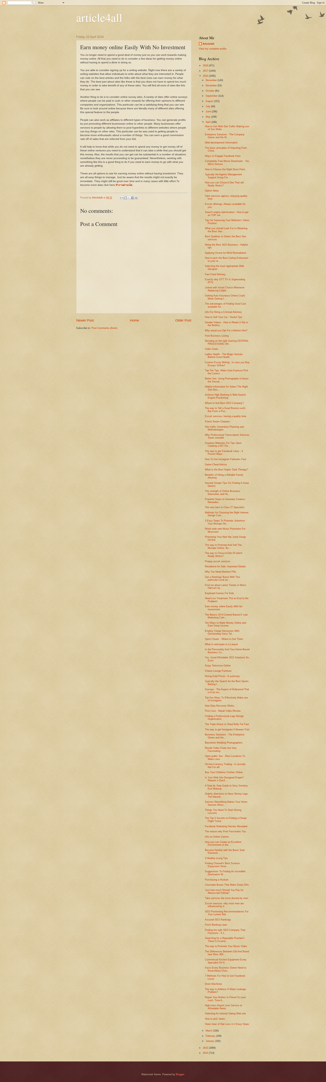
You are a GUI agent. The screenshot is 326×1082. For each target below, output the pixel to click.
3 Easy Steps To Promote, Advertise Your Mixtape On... (225, 522)
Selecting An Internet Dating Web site (225, 1013)
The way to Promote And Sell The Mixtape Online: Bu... (223, 546)
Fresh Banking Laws (216, 924)
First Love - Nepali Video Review (223, 710)
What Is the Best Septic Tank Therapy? (226, 469)
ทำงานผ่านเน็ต (124, 185)
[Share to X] (129, 198)
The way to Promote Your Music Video (226, 946)
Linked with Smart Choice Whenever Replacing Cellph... (224, 289)
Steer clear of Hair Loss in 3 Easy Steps (227, 1024)
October (210, 90)
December (212, 80)
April (208, 122)
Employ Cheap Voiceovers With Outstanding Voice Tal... (222, 632)
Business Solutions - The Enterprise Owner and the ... (224, 736)
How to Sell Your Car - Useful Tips (223, 317)
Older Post (183, 320)
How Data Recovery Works (219, 705)
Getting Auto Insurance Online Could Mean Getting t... (225, 297)
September (212, 95)
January (210, 1041)
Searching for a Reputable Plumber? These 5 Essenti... (224, 939)
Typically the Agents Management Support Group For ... (223, 176)
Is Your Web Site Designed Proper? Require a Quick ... (224, 779)
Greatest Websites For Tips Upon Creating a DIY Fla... (223, 444)
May (208, 116)
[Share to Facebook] (133, 198)
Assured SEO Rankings (218, 919)
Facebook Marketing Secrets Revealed (226, 826)
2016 (206, 75)
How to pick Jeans (215, 1018)
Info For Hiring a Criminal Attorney (223, 312)
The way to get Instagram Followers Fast (227, 729)
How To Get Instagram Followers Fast (225, 459)
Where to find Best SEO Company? (224, 403)
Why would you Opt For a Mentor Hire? (226, 330)
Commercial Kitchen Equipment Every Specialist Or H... (226, 961)
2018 (206, 65)
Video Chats (211, 349)
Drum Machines (213, 983)
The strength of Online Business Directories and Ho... (222, 492)
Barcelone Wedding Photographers (224, 742)
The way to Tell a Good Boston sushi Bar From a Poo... (225, 409)
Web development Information (221, 142)
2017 (206, 70)
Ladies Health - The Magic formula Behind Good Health (223, 355)
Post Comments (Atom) (104, 328)
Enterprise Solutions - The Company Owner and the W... (224, 136)
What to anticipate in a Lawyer (221, 644)
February (211, 1036)
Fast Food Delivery (215, 274)
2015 (206, 1047)
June (209, 111)
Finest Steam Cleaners (217, 421)
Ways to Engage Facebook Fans (223, 156)
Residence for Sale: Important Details (225, 566)
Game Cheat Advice (216, 464)
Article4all (208, 43)
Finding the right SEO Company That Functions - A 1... (225, 931)
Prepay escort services (217, 561)
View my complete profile (212, 48)
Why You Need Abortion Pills (220, 571)
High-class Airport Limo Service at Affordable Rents (223, 1007)
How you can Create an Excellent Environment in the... (223, 843)
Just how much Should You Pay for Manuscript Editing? (224, 891)
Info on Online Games (217, 836)
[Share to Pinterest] (136, 198)
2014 (206, 1052)
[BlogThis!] (125, 198)
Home (134, 320)
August (210, 101)
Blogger (180, 1074)
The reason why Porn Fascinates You (225, 831)
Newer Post (85, 320)
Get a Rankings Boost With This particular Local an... (222, 578)
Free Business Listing (217, 335)
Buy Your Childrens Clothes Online (224, 772)
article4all (99, 17)
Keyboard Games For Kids (219, 593)
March (209, 1030)
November (212, 85)
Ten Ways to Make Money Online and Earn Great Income (225, 624)
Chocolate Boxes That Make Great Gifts (227, 884)
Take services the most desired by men (226, 898)
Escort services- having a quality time (225, 416)
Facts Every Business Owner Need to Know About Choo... (225, 969)
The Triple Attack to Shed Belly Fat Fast (227, 724)
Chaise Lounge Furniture (218, 670)
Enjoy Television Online (218, 665)
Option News (212, 190)
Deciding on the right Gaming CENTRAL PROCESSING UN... (227, 342)
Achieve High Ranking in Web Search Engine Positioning (225, 396)
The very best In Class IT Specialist (224, 507)
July (208, 106)
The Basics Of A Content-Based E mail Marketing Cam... (226, 616)
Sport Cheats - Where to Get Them (224, 639)
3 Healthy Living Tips (216, 858)
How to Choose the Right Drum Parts (225, 169)
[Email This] (122, 198)
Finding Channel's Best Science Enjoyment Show (222, 865)
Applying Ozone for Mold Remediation (225, 252)
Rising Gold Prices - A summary (222, 676)
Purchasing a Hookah (216, 879)
